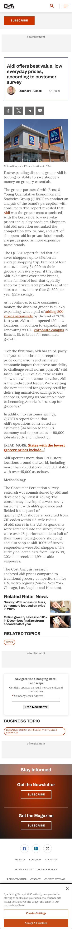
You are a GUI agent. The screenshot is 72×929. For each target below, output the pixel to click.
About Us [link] (20, 859)
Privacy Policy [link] (23, 869)
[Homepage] (9, 6)
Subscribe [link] (35, 859)
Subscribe (19, 20)
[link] (8, 111)
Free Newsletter (36, 707)
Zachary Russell (30, 90)
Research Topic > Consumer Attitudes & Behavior (31, 731)
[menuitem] (8, 111)
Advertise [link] (51, 859)
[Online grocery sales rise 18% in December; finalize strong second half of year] (60, 622)
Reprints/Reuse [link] (16, 879)
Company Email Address (27, 696)
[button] (66, 6)
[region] (36, 906)
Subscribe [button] (36, 794)
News (9, 642)
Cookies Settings (54, 879)
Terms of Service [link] (46, 869)
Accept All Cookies (36, 923)
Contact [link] (35, 879)
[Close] (67, 888)
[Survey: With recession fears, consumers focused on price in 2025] (60, 607)
